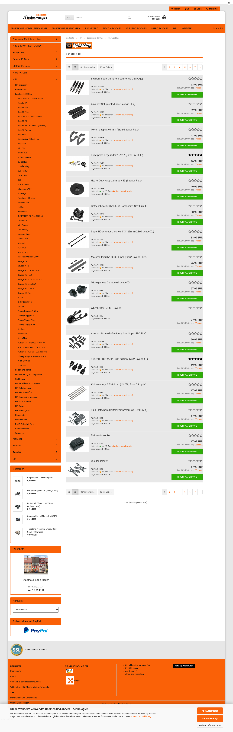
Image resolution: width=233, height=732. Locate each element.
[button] (187, 8)
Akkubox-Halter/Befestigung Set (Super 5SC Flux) (118, 333)
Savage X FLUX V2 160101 (29, 270)
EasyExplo (91, 28)
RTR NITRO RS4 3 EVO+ (28, 257)
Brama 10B (22, 153)
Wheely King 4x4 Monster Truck (32, 356)
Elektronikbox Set (100, 435)
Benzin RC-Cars (112, 28)
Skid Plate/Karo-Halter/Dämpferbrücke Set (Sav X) (119, 410)
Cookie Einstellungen (19, 703)
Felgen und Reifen (23, 370)
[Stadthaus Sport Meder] (36, 564)
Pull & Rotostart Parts (24, 424)
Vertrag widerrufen (184, 666)
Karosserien (20, 415)
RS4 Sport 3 (23, 252)
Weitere (187, 28)
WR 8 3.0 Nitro (24, 361)
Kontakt (13, 676)
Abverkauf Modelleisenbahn (29, 28)
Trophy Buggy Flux (26, 315)
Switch (21, 306)
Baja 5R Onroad (24, 130)
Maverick (18, 438)
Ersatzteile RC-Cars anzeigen (30, 98)
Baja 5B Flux (23, 112)
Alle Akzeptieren (210, 711)
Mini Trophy (23, 229)
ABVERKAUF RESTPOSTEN (66, 28)
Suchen (218, 28)
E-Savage (22, 193)
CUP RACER (23, 171)
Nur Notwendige (210, 718)
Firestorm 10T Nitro (26, 198)
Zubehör (17, 452)
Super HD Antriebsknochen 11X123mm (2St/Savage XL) (122, 231)
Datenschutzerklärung (141, 716)
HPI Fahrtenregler (23, 388)
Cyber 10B (22, 175)
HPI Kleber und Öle (23, 392)
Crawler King (23, 166)
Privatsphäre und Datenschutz (23, 698)
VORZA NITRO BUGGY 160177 (31, 343)
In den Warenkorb (187, 94)
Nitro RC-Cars (159, 28)
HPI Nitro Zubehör (23, 401)
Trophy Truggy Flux (26, 320)
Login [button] (199, 9)
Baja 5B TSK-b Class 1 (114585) (32, 125)
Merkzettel (213, 9)
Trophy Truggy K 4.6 (26, 324)
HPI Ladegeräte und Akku (26, 397)
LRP (15, 459)
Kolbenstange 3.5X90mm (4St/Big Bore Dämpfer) (118, 384)
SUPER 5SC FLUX (25, 302)
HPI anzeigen (21, 85)
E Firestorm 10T (25, 189)
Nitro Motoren (21, 419)
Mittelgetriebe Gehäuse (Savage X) (110, 282)
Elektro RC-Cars (136, 28)
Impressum (15, 671)
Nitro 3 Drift (23, 239)
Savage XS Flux (24, 293)
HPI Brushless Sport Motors (27, 383)
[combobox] (87, 67)
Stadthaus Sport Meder (36, 579)
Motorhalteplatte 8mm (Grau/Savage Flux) (115, 129)
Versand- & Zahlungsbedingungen (25, 682)
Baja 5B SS (22, 121)
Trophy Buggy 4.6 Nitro (28, 311)
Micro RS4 (22, 220)
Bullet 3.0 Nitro (24, 157)
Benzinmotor (20, 89)
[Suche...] (129, 18)
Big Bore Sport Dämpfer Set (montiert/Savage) (117, 78)
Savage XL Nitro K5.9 (27, 284)
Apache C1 (22, 103)
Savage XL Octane (26, 288)
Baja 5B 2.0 (23, 107)
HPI (175, 28)
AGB (12, 692)
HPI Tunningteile (22, 410)
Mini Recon (23, 225)
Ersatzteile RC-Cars (23, 94)
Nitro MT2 (22, 243)
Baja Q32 (22, 144)
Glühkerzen (20, 379)
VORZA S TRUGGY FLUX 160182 (32, 352)
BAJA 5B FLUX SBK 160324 (30, 116)
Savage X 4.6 (23, 266)
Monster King (23, 234)
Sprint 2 (21, 297)
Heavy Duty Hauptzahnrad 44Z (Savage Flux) (116, 180)
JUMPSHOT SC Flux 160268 (30, 216)
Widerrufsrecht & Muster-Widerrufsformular (29, 687)
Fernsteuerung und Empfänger (28, 374)
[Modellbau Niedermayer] (35, 17)
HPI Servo (19, 406)
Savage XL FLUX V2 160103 (30, 279)
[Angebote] (57, 549)
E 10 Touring (23, 184)
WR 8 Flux (22, 365)
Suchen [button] (176, 9)
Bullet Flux (22, 162)
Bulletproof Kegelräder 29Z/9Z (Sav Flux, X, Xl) (117, 155)
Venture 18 (22, 334)
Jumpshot (22, 211)
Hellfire (21, 207)
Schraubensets (22, 429)
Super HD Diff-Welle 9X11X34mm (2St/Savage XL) (119, 359)
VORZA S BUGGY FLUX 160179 (31, 347)
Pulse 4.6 (22, 248)
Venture (21, 329)
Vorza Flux (22, 338)
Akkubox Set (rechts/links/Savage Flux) (113, 104)
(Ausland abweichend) (123, 89)
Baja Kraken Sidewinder (28, 139)
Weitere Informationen (210, 725)
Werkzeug (19, 433)
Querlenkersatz (99, 461)
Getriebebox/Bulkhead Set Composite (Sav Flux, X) (119, 206)
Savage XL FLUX (25, 275)
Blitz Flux (22, 148)
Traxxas (17, 445)
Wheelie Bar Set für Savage (106, 308)
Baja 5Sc (22, 134)
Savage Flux (23, 261)
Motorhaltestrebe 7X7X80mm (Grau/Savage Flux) (119, 257)
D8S (19, 180)
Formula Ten (23, 202)
